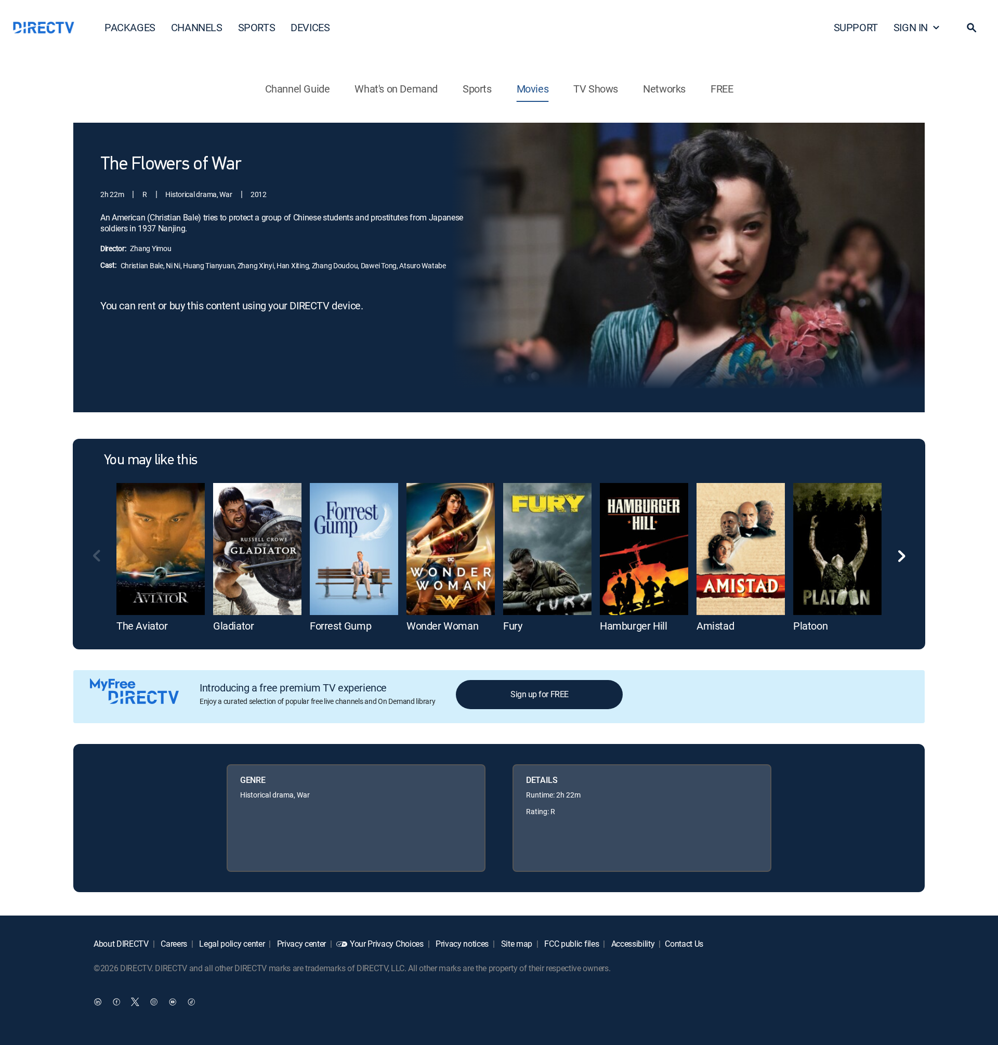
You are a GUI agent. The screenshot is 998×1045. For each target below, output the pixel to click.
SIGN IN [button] (911, 27)
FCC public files (571, 943)
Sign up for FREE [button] (539, 694)
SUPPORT (856, 27)
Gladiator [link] (233, 626)
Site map (515, 943)
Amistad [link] (715, 626)
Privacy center (300, 943)
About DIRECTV (121, 943)
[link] (160, 549)
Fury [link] (512, 626)
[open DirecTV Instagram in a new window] (154, 1001)
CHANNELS (196, 27)
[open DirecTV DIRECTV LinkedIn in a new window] (98, 1001)
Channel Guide (297, 89)
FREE (722, 89)
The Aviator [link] (142, 626)
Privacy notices (461, 943)
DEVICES (310, 27)
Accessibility (632, 943)
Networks (664, 89)
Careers (173, 943)
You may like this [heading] (150, 460)
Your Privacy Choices (387, 943)
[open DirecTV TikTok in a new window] (191, 1001)
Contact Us (684, 943)
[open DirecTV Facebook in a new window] (116, 1001)
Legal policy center (231, 943)
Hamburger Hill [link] (633, 626)
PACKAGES (129, 27)
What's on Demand (396, 89)
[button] (971, 27)
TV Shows (595, 89)
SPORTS (256, 27)
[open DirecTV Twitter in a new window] (135, 1001)
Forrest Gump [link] (340, 626)
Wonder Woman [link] (442, 626)
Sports (477, 89)
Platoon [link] (810, 626)
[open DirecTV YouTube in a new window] (172, 1001)
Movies (533, 89)
